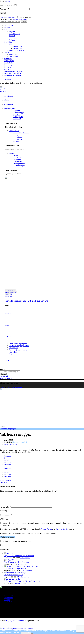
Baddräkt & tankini (16, 50)
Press (11, 354)
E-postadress (6, 515)
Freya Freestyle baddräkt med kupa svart (26, 301)
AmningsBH (18, 117)
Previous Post (5, 480)
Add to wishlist (11, 292)
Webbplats (4, 519)
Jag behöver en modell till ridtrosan (19, 556)
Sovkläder (8, 59)
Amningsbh (13, 38)
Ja (22, 633)
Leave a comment (10, 444)
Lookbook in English (12, 75)
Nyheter (7, 27)
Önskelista (8, 63)
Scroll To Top (21, 629)
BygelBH (16, 110)
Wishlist (7, 79)
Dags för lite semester (13, 575)
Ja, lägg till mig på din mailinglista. (16, 541)
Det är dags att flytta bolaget (16, 562)
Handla (7, 100)
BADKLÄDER (14, 131)
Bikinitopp (17, 46)
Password (4, 9)
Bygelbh (12, 32)
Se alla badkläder (20, 141)
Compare (8, 294)
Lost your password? (8, 17)
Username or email (8, 5)
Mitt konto (8, 96)
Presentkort (9, 61)
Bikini (11, 44)
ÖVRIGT (12, 153)
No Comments (23, 564)
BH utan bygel (14, 34)
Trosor (6, 52)
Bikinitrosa (17, 48)
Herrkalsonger (19, 166)
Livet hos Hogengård (12, 73)
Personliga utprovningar (14, 71)
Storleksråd (9, 69)
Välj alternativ (10, 290)
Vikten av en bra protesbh (15, 568)
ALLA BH (12, 108)
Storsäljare (8, 25)
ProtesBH (17, 119)
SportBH (16, 115)
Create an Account (20, 19)
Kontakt (7, 67)
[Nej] (32, 633)
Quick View (9, 296)
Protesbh (12, 40)
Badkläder (8, 42)
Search (24, 21)
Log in (3, 13)
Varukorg (8, 109)
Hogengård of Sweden (15, 621)
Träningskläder (19, 163)
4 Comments (25, 558)
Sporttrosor (13, 57)
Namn (3, 511)
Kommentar (5, 507)
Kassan (7, 600)
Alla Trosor (13, 54)
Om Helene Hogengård (18, 344)
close (8, 1)
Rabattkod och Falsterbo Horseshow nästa (22, 581)
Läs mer (27, 633)
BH (5, 29)
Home (2, 387)
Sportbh (12, 36)
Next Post (4, 482)
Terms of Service (62, 529)
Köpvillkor (8, 65)
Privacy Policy (46, 529)
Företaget (8, 337)
